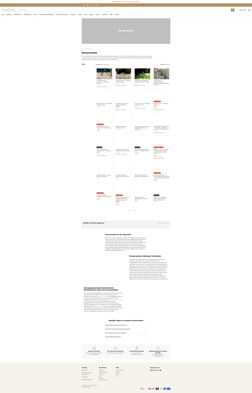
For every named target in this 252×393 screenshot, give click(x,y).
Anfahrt (117, 374)
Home (3, 14)
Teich (85, 14)
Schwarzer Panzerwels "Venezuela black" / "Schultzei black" (104, 151)
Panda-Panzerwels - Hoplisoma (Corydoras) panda (123, 81)
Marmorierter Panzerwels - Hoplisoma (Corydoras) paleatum (122, 105)
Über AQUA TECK (120, 370)
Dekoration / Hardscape (62, 14)
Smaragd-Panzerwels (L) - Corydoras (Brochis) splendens (123, 150)
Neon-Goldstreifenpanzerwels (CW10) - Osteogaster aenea (142, 150)
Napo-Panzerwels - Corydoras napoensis (161, 104)
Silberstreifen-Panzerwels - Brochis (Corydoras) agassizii (141, 175)
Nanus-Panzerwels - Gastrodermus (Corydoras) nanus (141, 199)
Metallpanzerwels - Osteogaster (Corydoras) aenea (104, 104)
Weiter (135, 211)
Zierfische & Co (17, 14)
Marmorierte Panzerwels (114, 299)
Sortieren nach (98, 64)
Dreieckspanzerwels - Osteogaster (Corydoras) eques (104, 195)
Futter (35, 14)
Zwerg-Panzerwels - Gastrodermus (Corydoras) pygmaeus (103, 82)
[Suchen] (232, 10)
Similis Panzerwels (98, 306)
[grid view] (167, 64)
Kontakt (117, 14)
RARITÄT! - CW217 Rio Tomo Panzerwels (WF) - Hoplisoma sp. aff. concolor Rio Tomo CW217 (161, 151)
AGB (100, 376)
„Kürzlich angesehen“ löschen (163, 223)
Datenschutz (101, 374)
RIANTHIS (88, 387)
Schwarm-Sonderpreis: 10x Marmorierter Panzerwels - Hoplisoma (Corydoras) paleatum (122, 199)
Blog (111, 14)
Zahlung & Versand (103, 372)
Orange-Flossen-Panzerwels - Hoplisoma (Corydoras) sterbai (142, 81)
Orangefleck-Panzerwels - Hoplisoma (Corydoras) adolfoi (104, 127)
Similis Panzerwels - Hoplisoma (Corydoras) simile (142, 104)
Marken (98, 14)
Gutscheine (105, 14)
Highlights (9, 14)
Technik (80, 14)
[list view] (169, 64)
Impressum (101, 370)
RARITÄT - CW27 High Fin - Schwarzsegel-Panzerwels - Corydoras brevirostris (160, 199)
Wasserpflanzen (28, 14)
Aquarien (73, 14)
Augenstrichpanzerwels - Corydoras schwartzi (122, 127)
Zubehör (91, 14)
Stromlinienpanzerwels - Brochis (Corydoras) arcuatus (122, 175)
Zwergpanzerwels (103, 296)
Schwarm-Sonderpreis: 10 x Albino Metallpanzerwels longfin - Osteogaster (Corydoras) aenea (161, 176)
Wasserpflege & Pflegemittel (46, 14)
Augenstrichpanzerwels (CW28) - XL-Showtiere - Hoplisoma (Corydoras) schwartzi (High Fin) (161, 128)
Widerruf (101, 377)
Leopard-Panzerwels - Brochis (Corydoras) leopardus (104, 175)
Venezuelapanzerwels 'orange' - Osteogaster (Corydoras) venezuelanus (142, 128)
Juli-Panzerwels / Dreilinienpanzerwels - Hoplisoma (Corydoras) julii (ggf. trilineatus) (161, 82)
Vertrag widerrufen (103, 379)
